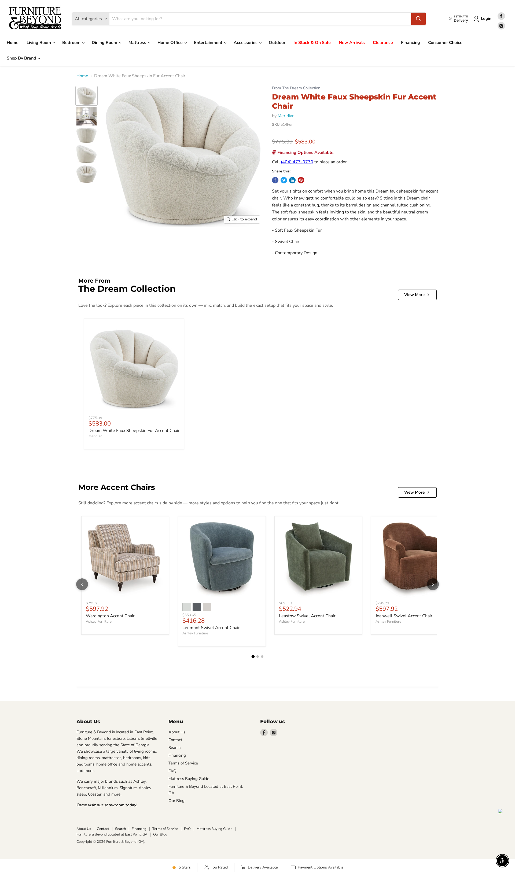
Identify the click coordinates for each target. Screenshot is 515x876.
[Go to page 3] (262, 656)
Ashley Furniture (99, 621)
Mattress (137, 43)
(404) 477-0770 (297, 162)
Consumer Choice (445, 43)
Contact (175, 739)
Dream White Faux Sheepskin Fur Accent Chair (134, 431)
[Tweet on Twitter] (284, 180)
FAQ (172, 771)
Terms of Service (183, 763)
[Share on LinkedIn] (292, 180)
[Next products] (433, 584)
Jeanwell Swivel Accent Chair (404, 616)
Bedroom (72, 43)
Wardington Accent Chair (110, 616)
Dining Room (105, 43)
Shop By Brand (22, 58)
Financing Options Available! (305, 153)
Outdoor (277, 43)
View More (414, 294)
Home (13, 43)
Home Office (170, 43)
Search (174, 747)
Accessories (246, 43)
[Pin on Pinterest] (301, 180)
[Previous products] (82, 584)
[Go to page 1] (253, 656)
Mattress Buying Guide (188, 778)
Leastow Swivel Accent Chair (307, 616)
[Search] (418, 19)
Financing (410, 43)
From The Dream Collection (296, 88)
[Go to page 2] (257, 656)
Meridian (286, 116)
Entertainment (208, 43)
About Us (176, 732)
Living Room (39, 43)
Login (486, 18)
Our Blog (176, 800)
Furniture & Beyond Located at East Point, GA (111, 834)
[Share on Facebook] (275, 180)
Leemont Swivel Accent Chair (211, 628)
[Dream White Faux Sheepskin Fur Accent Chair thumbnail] (86, 95)
